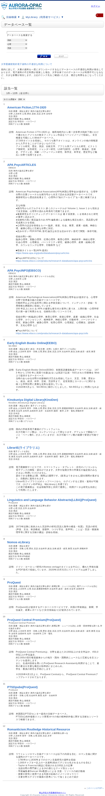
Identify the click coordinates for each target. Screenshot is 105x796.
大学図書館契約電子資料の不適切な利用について (26, 64)
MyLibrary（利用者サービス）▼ (44, 17)
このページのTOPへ (95, 788)
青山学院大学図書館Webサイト (52, 793)
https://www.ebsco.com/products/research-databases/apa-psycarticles (54, 261)
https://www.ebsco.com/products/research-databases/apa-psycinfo (52, 333)
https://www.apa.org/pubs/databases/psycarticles (42, 253)
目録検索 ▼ (12, 17)
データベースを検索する (19, 35)
